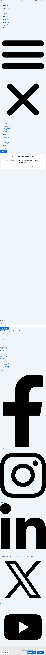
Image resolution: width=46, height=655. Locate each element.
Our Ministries (7, 7)
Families (6, 14)
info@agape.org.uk (4, 355)
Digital (5, 21)
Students (6, 13)
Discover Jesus (6, 8)
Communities (6, 11)
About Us (6, 5)
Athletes (6, 16)
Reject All (40, 652)
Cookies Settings (7, 367)
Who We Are (5, 3)
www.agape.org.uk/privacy (27, 650)
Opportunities (6, 22)
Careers (6, 25)
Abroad (6, 24)
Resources (5, 28)
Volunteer (6, 27)
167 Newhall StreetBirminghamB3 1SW (4, 350)
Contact (2, 358)
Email (1, 323)
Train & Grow (6, 10)
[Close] (44, 649)
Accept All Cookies (31, 652)
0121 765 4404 (3, 356)
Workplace (6, 18)
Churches (6, 19)
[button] (23, 77)
